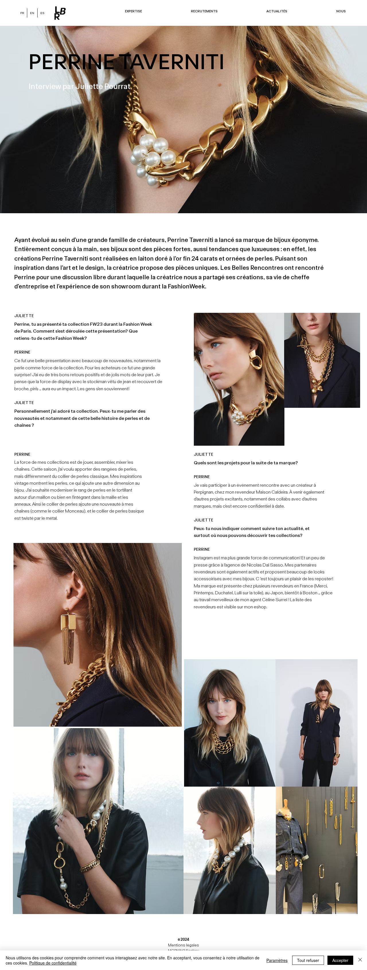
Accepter (340, 960)
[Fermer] (360, 960)
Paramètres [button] (277, 960)
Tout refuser (308, 960)
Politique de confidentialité (53, 963)
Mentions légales (183, 945)
